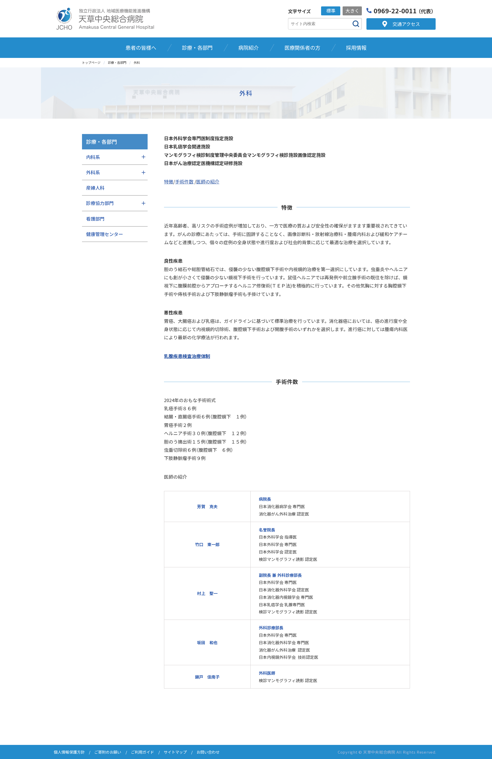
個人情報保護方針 (69, 752)
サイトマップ (175, 752)
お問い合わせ (208, 752)
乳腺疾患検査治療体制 (187, 356)
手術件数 (184, 181)
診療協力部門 (100, 203)
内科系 (93, 156)
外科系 (93, 172)
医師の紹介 (207, 181)
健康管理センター (104, 234)
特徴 (168, 181)
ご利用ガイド (142, 752)
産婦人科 (95, 187)
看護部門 (95, 218)
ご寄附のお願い (107, 752)
